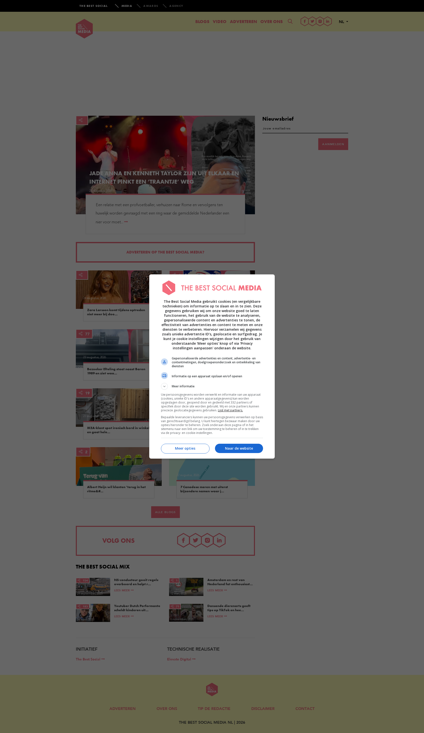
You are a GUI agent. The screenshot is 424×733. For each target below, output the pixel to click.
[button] (212, 386)
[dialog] (212, 366)
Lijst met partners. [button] (230, 410)
